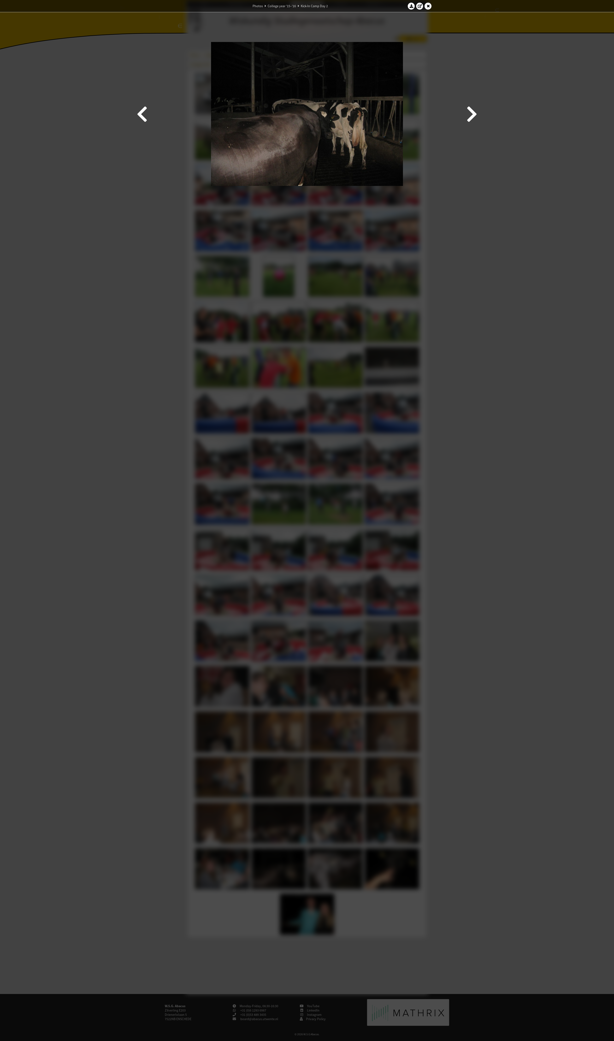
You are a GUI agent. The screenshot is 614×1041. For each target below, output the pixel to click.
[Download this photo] (411, 6)
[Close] (428, 6)
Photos (258, 6)
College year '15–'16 (282, 6)
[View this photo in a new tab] (419, 6)
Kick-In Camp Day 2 (314, 6)
